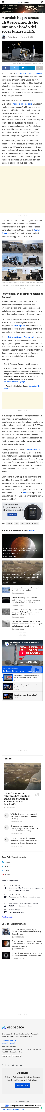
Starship (35, 523)
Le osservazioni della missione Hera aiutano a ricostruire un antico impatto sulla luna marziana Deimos (27, 624)
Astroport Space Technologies (22, 337)
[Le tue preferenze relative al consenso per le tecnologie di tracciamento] (41, 1108)
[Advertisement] (22, 189)
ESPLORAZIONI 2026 (16, 912)
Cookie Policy (17, 1056)
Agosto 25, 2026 (10, 582)
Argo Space (19, 325)
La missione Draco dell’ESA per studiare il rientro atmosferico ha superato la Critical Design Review (23, 840)
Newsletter (13, 1052)
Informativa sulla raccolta (13, 1109)
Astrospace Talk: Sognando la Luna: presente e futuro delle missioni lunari (26, 889)
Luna (22, 523)
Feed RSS (5, 1052)
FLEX (16, 523)
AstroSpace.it (18, 1049)
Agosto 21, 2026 (18, 605)
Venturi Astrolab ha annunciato (29, 73)
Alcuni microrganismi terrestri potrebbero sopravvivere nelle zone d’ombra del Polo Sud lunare (26, 600)
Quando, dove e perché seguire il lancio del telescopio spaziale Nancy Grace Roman (26, 931)
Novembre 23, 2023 (27, 37)
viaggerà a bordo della (22, 103)
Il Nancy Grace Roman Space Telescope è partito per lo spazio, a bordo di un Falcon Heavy (24, 828)
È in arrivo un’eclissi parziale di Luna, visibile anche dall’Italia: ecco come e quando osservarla (20, 550)
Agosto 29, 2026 (18, 937)
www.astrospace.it (8, 1043)
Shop (20, 1052)
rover (28, 523)
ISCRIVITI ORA (22, 1086)
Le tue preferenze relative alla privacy (25, 1105)
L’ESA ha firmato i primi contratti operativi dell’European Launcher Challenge (23, 816)
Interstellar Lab (34, 449)
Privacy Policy (7, 1056)
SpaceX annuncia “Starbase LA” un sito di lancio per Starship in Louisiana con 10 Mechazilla (22, 577)
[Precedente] (20, 634)
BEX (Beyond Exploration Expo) (20, 906)
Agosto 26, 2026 (10, 556)
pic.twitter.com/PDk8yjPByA (14, 381)
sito (24, 492)
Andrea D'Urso (12, 37)
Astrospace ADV (7, 1049)
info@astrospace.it (9, 1040)
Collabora (28, 1049)
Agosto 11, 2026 (18, 958)
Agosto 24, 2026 (18, 593)
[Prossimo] (24, 634)
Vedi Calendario (7, 917)
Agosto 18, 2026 (18, 629)
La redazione (37, 1049)
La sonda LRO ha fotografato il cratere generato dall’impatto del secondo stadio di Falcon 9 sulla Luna (27, 612)
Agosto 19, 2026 (18, 617)
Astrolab (9, 523)
